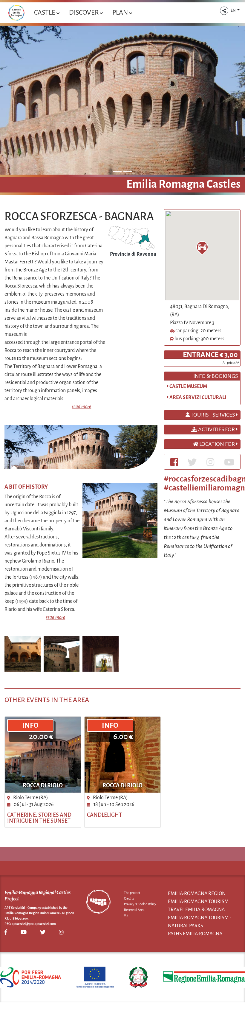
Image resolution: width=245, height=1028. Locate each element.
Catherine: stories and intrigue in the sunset (39, 818)
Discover (84, 12)
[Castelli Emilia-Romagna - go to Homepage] (16, 12)
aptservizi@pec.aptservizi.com (34, 923)
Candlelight (104, 815)
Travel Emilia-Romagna (196, 909)
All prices (229, 362)
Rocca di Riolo (43, 785)
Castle (45, 12)
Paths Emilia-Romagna (195, 934)
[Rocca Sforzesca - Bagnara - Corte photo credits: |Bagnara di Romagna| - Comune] (62, 653)
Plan (120, 12)
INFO (30, 725)
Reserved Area (134, 909)
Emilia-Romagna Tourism (198, 901)
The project (132, 893)
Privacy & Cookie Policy (140, 904)
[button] (224, 11)
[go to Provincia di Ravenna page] (131, 237)
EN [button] (233, 10)
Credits (129, 898)
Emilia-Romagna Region (197, 893)
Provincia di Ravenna (133, 254)
